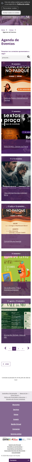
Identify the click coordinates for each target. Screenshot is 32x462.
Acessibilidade (16, 452)
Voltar (7, 364)
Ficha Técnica (15, 395)
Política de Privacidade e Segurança (14, 397)
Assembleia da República (14, 449)
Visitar (11, 30)
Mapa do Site (24, 393)
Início (3, 30)
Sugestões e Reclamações (9, 393)
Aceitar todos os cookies (11, 13)
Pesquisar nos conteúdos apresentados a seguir (15, 52)
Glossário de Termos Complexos (15, 399)
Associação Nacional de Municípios (14, 451)
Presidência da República (14, 447)
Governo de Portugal (15, 445)
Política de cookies (23, 4)
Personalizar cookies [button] (10, 8)
